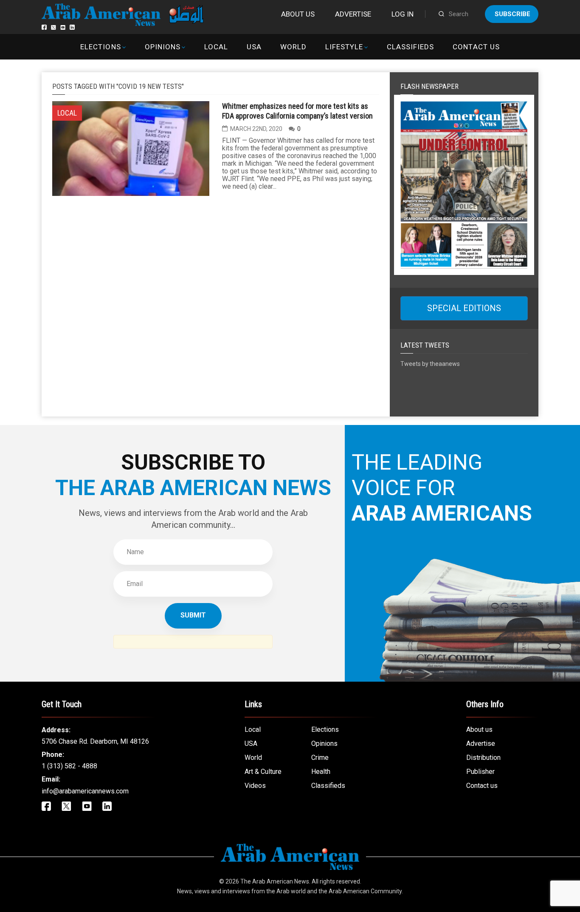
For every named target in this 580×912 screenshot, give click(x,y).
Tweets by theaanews (430, 363)
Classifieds (410, 46)
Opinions (162, 46)
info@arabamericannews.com (85, 791)
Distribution (483, 757)
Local (216, 46)
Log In (402, 14)
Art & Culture (263, 772)
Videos (255, 786)
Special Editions (464, 308)
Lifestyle (344, 46)
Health (320, 772)
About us (298, 14)
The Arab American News (274, 881)
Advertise (353, 14)
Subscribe (512, 14)
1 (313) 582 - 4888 (69, 766)
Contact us (476, 46)
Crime (320, 757)
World (293, 46)
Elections (100, 46)
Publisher (480, 772)
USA (254, 46)
